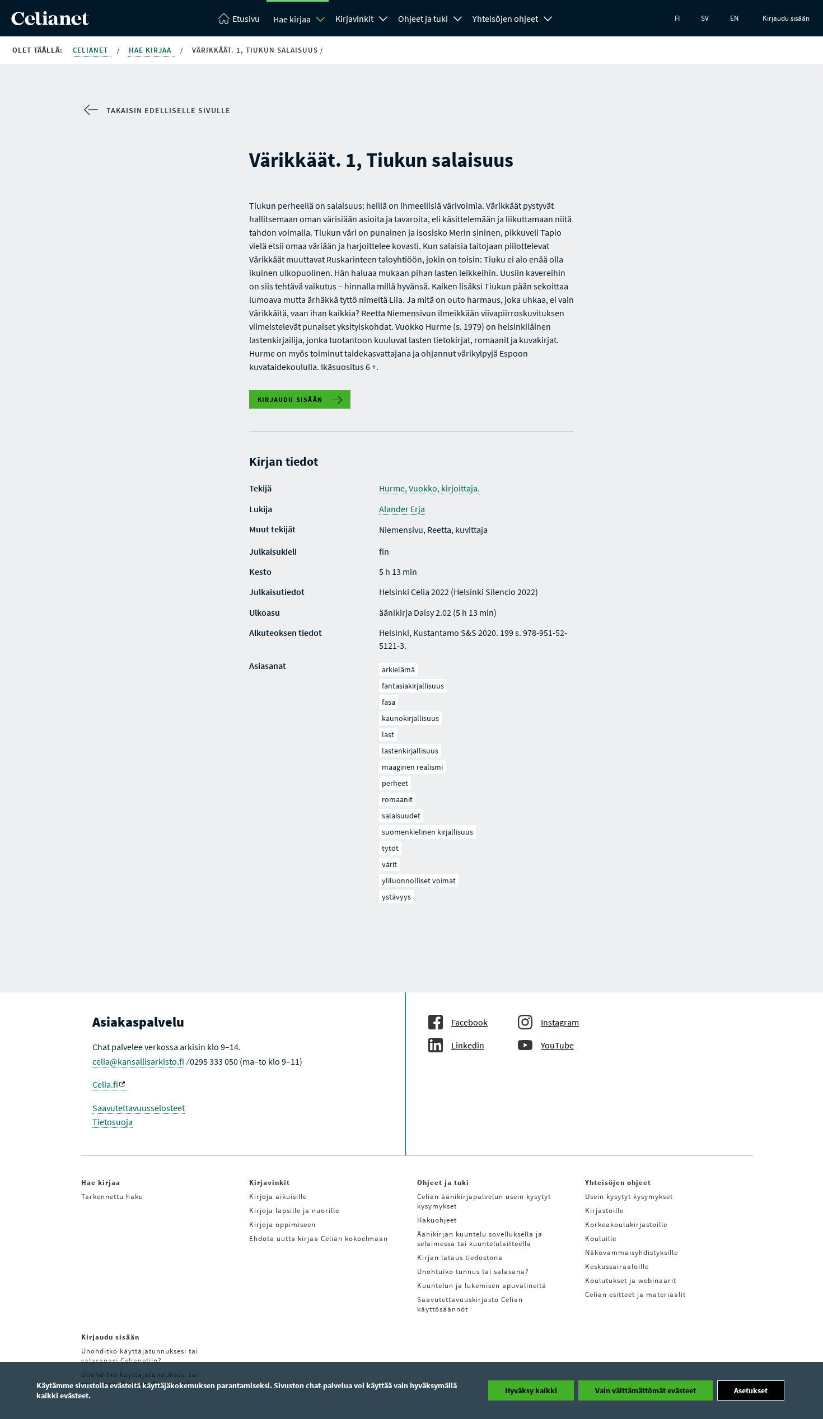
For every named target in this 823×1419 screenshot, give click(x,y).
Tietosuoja (112, 1121)
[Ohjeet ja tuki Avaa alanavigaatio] (458, 17)
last (388, 734)
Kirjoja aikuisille (278, 1196)
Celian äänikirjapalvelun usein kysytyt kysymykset (484, 1201)
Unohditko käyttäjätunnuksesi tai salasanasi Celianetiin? (139, 1355)
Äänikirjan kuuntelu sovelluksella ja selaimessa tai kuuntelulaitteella (480, 1238)
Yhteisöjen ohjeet (505, 18)
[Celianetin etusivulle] (50, 22)
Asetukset (751, 1390)
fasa (388, 702)
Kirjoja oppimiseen (282, 1224)
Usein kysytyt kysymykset (629, 1196)
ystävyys (396, 897)
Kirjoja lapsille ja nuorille (294, 1210)
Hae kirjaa (292, 19)
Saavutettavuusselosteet (138, 1107)
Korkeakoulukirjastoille (626, 1224)
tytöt (390, 848)
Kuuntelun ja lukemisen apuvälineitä (481, 1285)
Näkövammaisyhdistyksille (631, 1252)
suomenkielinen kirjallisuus (427, 832)
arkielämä (398, 669)
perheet (395, 783)
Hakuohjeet (437, 1220)
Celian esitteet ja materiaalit (635, 1294)
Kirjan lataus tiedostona (460, 1257)
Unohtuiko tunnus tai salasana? (473, 1271)
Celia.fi (105, 1084)
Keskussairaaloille (617, 1266)
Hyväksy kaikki (531, 1390)
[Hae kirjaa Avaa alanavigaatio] (321, 19)
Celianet (91, 50)
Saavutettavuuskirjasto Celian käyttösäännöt (470, 1304)
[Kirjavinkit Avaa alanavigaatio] (383, 17)
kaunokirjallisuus (410, 718)
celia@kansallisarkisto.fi (138, 1061)
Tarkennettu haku (112, 1196)
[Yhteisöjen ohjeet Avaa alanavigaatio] (548, 17)
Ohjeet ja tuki (423, 18)
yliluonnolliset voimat (419, 880)
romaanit (397, 799)
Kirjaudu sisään (786, 18)
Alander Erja (402, 508)
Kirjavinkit (354, 18)
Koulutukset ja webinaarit (630, 1280)
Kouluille (600, 1238)
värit (389, 864)
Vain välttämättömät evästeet (645, 1390)
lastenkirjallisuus (410, 751)
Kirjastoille (604, 1210)
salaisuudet (401, 816)
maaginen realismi (412, 767)
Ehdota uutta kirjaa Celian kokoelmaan (318, 1238)
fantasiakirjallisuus (413, 686)
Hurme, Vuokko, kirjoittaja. (429, 488)
